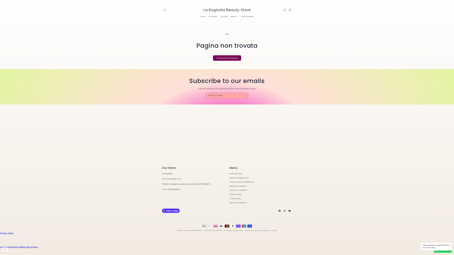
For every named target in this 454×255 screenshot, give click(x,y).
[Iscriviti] (245, 95)
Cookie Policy (235, 198)
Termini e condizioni (238, 190)
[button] (164, 10)
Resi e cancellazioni (238, 203)
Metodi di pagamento (239, 178)
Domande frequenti (238, 186)
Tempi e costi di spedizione (241, 182)
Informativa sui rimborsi (213, 230)
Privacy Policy (235, 194)
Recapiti (274, 230)
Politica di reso (235, 173)
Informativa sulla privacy (233, 230)
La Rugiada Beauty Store (192, 230)
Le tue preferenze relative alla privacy (19, 247)
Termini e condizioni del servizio (257, 230)
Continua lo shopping (227, 58)
